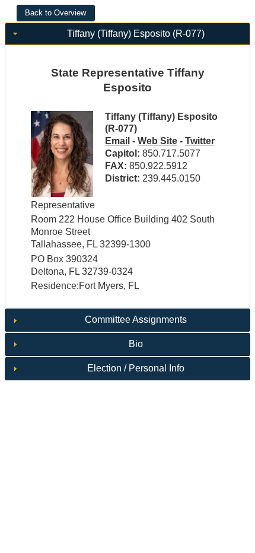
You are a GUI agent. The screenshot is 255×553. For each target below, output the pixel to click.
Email (117, 141)
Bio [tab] (136, 344)
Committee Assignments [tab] (136, 319)
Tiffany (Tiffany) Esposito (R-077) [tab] (136, 33)
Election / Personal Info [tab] (135, 368)
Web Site (157, 141)
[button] (56, 13)
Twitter (200, 141)
